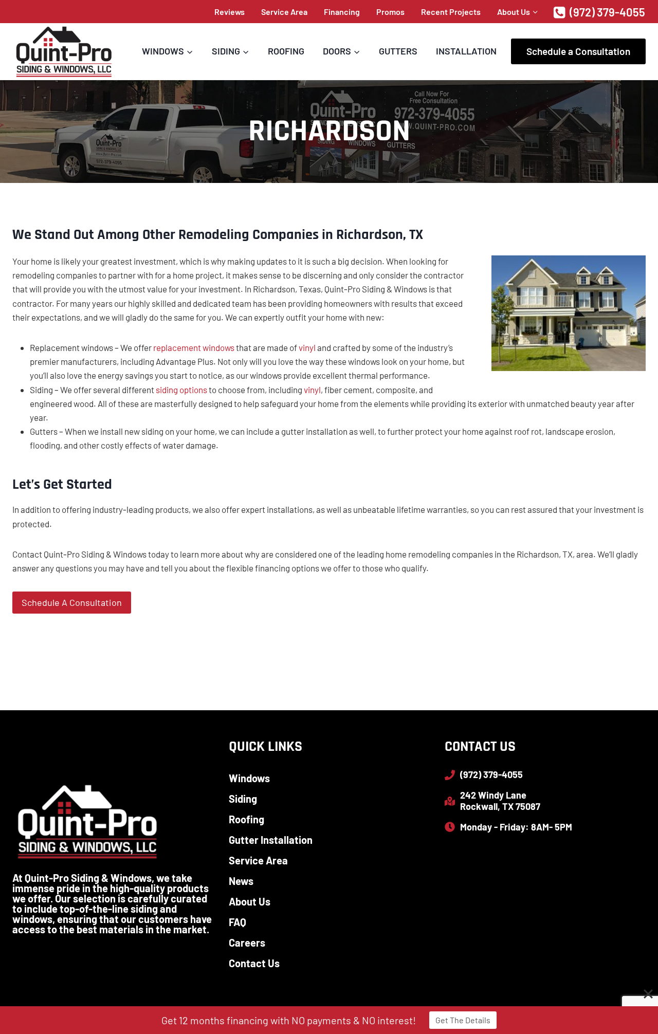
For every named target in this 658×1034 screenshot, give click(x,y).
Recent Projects (451, 11)
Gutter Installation (271, 840)
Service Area (284, 11)
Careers (247, 942)
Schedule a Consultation (578, 51)
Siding (243, 798)
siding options (181, 389)
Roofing (286, 51)
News (241, 881)
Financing (342, 11)
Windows (249, 778)
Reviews (229, 11)
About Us (249, 901)
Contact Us (254, 963)
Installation (466, 51)
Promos (390, 11)
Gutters (398, 51)
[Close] (648, 994)
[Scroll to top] (632, 992)
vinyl (307, 347)
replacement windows (193, 347)
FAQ (237, 922)
